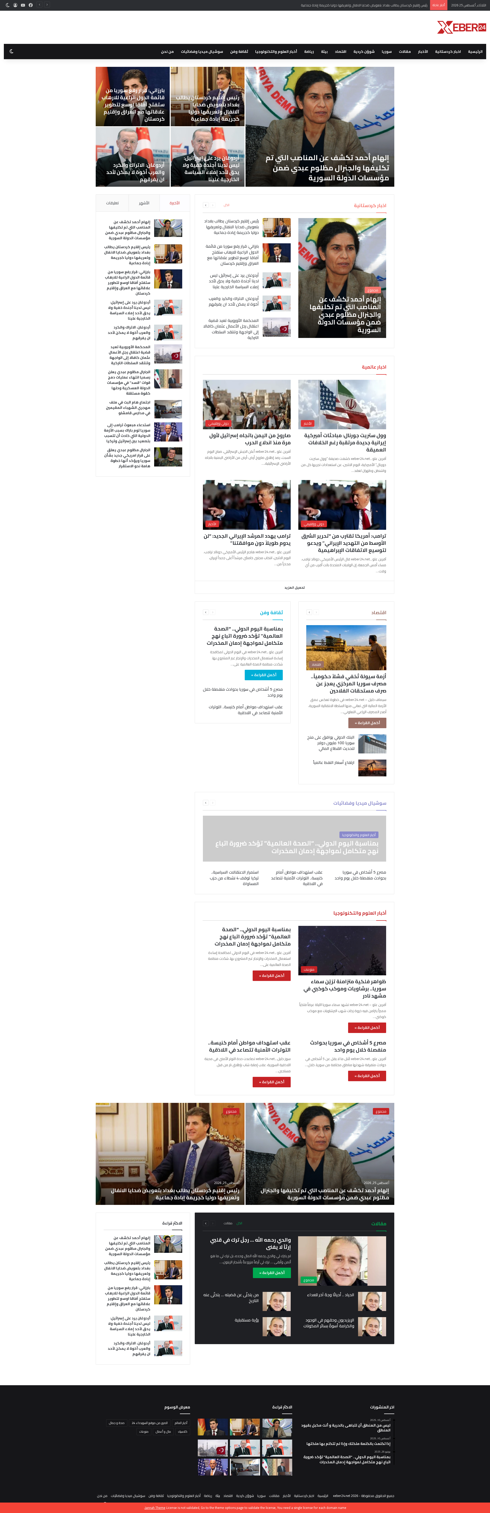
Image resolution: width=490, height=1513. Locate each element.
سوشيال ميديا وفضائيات (202, 51)
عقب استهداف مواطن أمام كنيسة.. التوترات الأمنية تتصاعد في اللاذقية (246, 709)
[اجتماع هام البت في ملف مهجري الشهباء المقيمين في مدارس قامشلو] (133, 96)
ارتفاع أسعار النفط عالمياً (333, 762)
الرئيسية (475, 51)
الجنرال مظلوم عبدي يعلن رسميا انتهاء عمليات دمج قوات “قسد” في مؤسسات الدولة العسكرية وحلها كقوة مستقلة (208, 104)
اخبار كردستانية (448, 51)
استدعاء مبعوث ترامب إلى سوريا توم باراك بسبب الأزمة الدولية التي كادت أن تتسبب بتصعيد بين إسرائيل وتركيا (208, 165)
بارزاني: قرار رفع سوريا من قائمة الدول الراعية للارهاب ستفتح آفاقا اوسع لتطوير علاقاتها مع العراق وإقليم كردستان (347, 5)
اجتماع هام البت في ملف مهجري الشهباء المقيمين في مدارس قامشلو (134, 111)
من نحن (167, 51)
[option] (245, 127)
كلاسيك (182, 1431)
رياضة (309, 51)
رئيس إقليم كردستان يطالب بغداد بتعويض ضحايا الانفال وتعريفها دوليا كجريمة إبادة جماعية (231, 226)
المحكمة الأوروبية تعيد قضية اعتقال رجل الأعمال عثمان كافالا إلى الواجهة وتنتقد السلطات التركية (322, 167)
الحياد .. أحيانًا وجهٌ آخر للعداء (330, 1294)
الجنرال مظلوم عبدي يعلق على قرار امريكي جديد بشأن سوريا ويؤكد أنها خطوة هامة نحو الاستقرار (133, 168)
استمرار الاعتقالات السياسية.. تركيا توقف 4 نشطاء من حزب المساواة (234, 877)
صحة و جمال (117, 1423)
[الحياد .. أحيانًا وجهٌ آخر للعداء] (372, 1301)
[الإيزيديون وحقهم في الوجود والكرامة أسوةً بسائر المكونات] (372, 1326)
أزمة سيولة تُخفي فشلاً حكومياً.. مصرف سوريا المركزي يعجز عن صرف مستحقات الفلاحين (348, 683)
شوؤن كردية (364, 51)
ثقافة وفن (239, 51)
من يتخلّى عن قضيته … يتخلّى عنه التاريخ (231, 1297)
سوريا (387, 51)
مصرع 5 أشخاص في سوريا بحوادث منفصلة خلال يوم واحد (243, 692)
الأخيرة (175, 203)
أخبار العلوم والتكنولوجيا (276, 51)
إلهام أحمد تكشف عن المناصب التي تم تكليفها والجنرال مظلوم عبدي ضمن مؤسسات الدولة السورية (127, 230)
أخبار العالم (181, 1423)
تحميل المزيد (295, 587)
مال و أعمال (163, 1431)
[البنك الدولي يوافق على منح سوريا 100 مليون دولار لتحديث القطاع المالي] (372, 743)
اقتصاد (340, 51)
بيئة (324, 51)
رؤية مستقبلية (247, 1320)
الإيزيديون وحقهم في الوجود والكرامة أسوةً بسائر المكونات (328, 1322)
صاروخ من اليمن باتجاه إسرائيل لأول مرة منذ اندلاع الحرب (250, 439)
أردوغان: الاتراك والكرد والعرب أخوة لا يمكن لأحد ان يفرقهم (234, 301)
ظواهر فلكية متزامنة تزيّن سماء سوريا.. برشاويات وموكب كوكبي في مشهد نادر (344, 988)
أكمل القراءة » (367, 723)
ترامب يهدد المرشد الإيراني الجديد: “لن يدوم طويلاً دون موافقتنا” (247, 539)
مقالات (405, 51)
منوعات (144, 1431)
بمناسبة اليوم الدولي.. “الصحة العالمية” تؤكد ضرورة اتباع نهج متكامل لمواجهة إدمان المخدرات (245, 636)
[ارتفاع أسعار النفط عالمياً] (372, 768)
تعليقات (112, 203)
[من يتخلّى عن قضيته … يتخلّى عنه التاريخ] (277, 1301)
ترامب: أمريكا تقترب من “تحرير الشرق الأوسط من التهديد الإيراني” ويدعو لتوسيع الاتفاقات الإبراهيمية (343, 543)
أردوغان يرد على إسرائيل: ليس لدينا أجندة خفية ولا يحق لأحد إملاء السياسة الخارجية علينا (234, 281)
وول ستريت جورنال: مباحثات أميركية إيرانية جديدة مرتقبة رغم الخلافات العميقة (345, 442)
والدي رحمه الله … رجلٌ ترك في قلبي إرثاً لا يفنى (250, 1243)
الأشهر (144, 203)
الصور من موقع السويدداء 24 (150, 1423)
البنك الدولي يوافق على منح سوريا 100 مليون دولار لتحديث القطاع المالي (330, 742)
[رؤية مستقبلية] (277, 1326)
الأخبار (423, 51)
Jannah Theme (155, 1508)
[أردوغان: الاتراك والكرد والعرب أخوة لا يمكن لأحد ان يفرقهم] (277, 303)
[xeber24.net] (461, 27)
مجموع (381, 1111)
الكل (226, 205)
